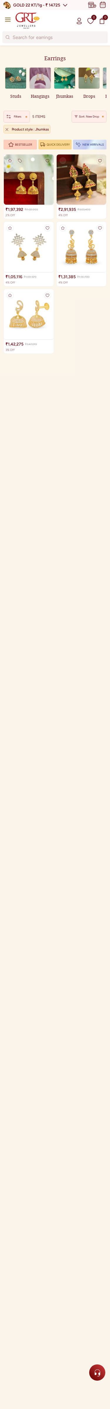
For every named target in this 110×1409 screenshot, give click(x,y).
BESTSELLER (23, 144)
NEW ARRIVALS (93, 144)
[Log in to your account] (79, 20)
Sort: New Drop (89, 116)
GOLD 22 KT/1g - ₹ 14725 (36, 5)
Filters (17, 116)
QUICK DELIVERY (58, 144)
